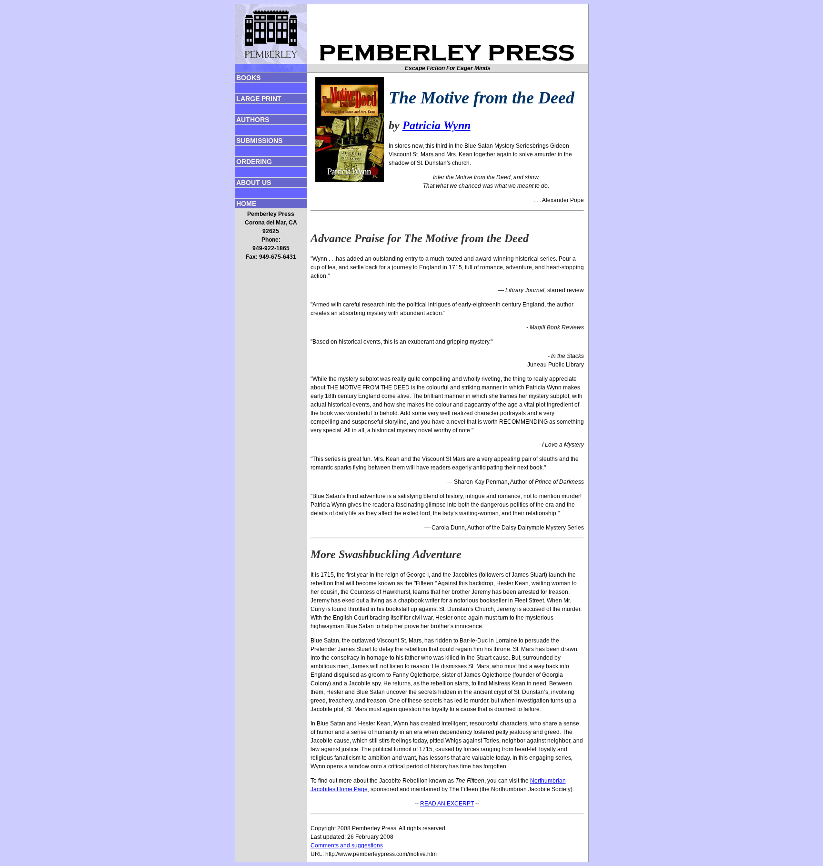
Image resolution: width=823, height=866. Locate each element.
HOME (246, 203)
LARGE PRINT (258, 98)
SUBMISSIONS (259, 140)
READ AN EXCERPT (447, 803)
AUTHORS (252, 119)
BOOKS (248, 78)
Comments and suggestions (347, 845)
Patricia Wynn (436, 125)
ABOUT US (253, 182)
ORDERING (254, 161)
